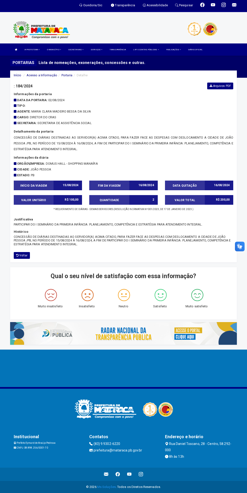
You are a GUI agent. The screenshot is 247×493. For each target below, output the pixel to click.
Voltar (23, 255)
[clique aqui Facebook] (118, 474)
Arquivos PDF (221, 86)
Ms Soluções (106, 487)
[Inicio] (16, 49)
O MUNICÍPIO (53, 50)
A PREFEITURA (31, 50)
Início (17, 75)
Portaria (67, 75)
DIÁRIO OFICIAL (195, 50)
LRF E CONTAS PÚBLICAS (145, 50)
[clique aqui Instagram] (141, 474)
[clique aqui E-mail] (106, 474)
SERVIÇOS (96, 50)
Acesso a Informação (42, 75)
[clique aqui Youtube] (129, 474)
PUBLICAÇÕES (173, 50)
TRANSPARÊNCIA (118, 50)
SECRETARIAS (75, 50)
